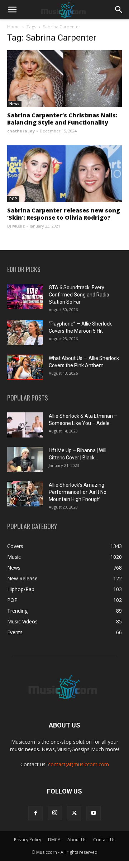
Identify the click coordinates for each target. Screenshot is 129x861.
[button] (12, 9)
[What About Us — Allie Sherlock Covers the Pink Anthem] (25, 367)
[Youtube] (93, 813)
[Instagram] (55, 813)
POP (13, 198)
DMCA (54, 840)
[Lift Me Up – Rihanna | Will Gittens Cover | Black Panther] (25, 459)
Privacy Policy (27, 840)
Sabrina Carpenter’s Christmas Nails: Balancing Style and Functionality (62, 118)
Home (13, 27)
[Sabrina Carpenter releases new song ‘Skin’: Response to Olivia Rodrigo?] (64, 173)
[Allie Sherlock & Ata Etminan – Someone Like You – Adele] (25, 424)
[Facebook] (35, 813)
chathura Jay (21, 131)
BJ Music (16, 226)
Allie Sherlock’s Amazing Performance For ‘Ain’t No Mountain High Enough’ (77, 492)
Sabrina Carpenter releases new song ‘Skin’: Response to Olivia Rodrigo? (63, 213)
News (14, 103)
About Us (76, 840)
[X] (74, 813)
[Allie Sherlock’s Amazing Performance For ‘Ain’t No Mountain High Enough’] (25, 493)
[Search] (119, 9)
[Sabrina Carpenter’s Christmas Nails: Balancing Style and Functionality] (64, 78)
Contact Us (104, 840)
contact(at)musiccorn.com (78, 764)
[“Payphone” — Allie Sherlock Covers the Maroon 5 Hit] (25, 332)
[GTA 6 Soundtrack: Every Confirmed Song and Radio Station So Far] (25, 296)
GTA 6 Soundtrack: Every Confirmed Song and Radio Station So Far (79, 295)
